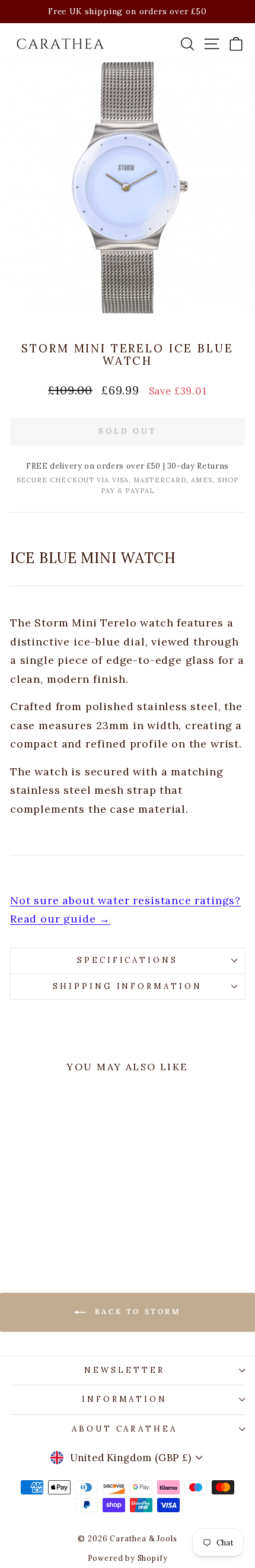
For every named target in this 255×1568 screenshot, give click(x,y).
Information (125, 1399)
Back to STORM (135, 1311)
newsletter (124, 1370)
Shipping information (128, 986)
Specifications (128, 960)
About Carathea (125, 1429)
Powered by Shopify (128, 1558)
